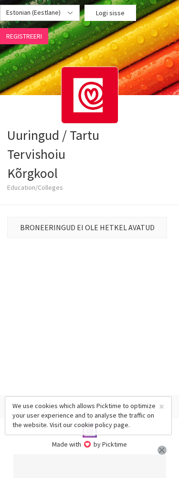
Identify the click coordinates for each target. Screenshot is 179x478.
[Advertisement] (89, 466)
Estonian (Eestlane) (34, 12)
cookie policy (93, 424)
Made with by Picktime (89, 444)
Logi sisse (110, 13)
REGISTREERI (24, 36)
